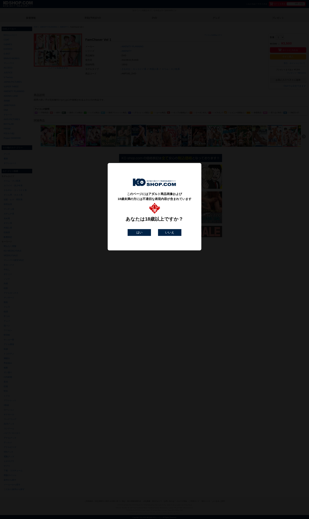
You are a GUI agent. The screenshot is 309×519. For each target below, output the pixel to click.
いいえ (169, 232)
